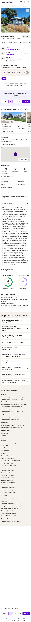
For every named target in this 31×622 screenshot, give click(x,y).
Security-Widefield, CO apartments (10, 460)
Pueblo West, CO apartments (8, 472)
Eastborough (4, 445)
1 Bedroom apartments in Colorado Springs (12, 425)
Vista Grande (4, 447)
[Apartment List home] (6, 2)
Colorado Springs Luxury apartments (11, 409)
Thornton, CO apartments (8, 482)
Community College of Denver (9, 503)
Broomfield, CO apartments (8, 485)
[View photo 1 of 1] (15, 20)
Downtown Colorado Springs (8, 443)
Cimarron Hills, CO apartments (9, 455)
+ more (12, 60)
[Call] (24, 2)
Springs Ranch (5, 450)
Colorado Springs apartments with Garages (12, 397)
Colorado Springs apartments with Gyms (12, 399)
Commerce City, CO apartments (9, 490)
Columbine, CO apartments (8, 487)
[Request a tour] (28, 2)
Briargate (3, 435)
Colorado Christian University (8, 515)
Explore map (24, 159)
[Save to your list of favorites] (27, 10)
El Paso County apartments (8, 498)
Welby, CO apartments (7, 480)
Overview (5, 42)
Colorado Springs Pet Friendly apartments (12, 411)
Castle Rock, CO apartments (8, 465)
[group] (13, 117)
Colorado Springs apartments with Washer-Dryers (14, 404)
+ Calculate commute (12, 49)
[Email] (21, 2)
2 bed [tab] (4, 78)
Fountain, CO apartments (7, 463)
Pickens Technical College (8, 510)
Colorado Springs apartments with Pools (11, 401)
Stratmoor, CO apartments (8, 458)
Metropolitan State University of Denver (11, 506)
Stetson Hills (4, 433)
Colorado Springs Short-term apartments (12, 521)
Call (28, 53)
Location (25, 42)
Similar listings (17, 42)
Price (10, 42)
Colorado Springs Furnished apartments (11, 406)
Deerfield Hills (4, 438)
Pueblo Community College (8, 513)
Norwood (3, 440)
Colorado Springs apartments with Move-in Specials (15, 417)
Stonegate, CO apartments (8, 477)
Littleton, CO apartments (7, 468)
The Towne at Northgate (9, 125)
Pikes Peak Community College (9, 508)
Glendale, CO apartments (8, 470)
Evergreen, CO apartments (8, 492)
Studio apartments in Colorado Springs (11, 427)
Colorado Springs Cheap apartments (10, 419)
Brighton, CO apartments (7, 475)
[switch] (15, 72)
